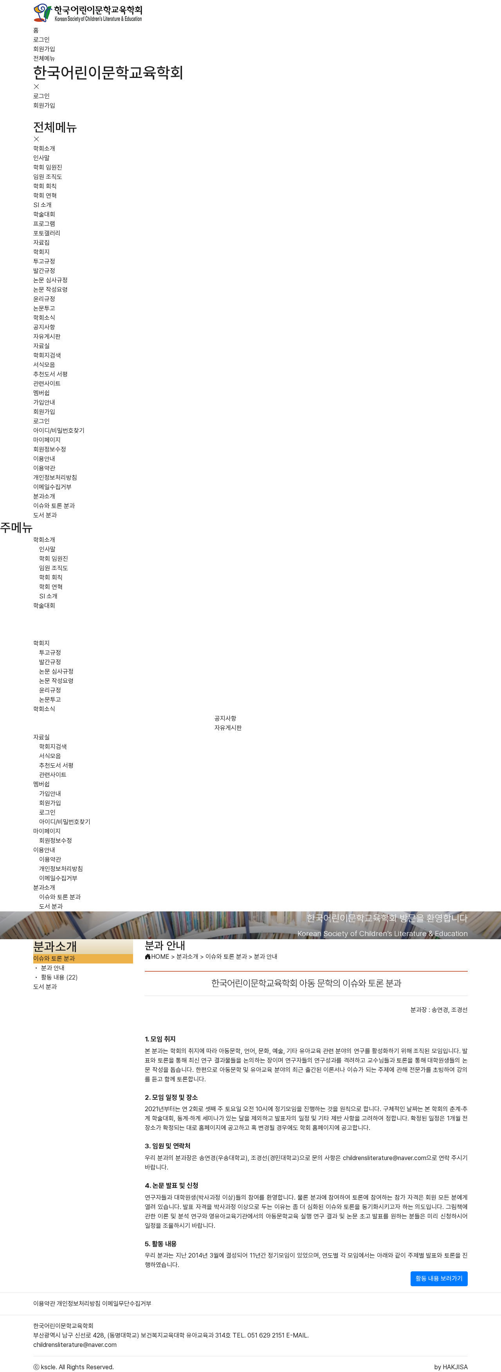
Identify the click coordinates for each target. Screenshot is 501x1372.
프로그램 (44, 224)
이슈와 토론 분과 (54, 506)
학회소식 (44, 318)
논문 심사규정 (50, 280)
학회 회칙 (45, 186)
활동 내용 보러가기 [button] (439, 1278)
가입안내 (44, 402)
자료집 (41, 242)
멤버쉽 (41, 393)
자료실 (41, 346)
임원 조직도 (47, 177)
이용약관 (44, 468)
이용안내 (44, 459)
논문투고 (44, 308)
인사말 (41, 158)
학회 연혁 (45, 195)
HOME (160, 956)
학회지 (41, 252)
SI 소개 (42, 205)
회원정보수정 (49, 449)
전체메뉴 (44, 58)
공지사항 (44, 327)
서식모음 (44, 365)
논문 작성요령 (50, 289)
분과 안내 (52, 968)
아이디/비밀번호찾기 (59, 430)
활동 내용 (59, 977)
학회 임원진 (47, 167)
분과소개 (44, 496)
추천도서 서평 (50, 374)
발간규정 (44, 271)
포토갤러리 (47, 233)
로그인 (41, 39)
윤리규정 (44, 299)
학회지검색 (47, 355)
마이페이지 (47, 440)
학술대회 (44, 214)
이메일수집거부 (52, 487)
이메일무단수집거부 (126, 1303)
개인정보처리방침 (55, 477)
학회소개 (44, 148)
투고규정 (44, 261)
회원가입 (44, 49)
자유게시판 (47, 336)
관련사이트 (47, 383)
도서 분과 (45, 515)
